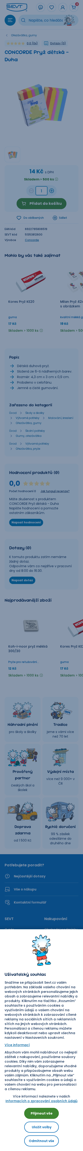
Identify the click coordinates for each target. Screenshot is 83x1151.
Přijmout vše (42, 1113)
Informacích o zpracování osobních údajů (41, 1101)
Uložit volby (41, 1127)
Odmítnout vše (41, 1141)
